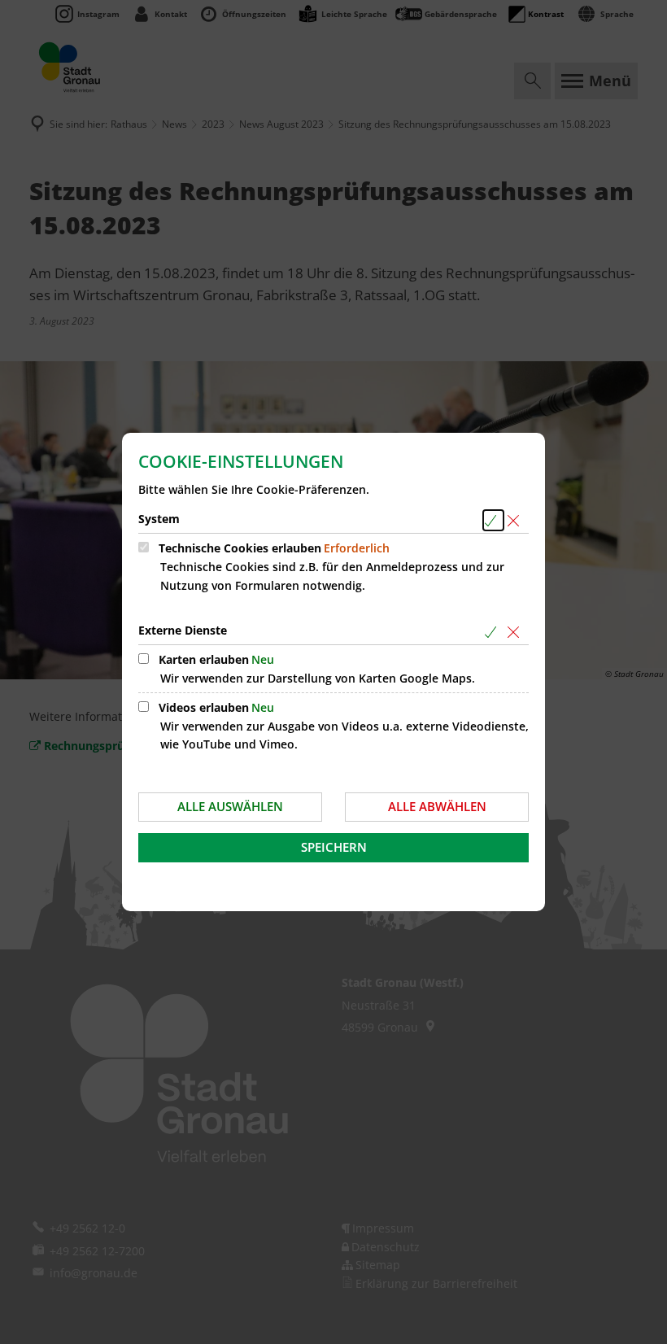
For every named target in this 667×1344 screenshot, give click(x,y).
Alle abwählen (437, 806)
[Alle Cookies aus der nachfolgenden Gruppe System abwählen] (516, 520)
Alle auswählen (230, 806)
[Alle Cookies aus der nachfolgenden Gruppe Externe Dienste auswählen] (493, 632)
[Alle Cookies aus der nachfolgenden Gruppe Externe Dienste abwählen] (516, 632)
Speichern (334, 847)
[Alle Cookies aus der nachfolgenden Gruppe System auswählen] (493, 520)
